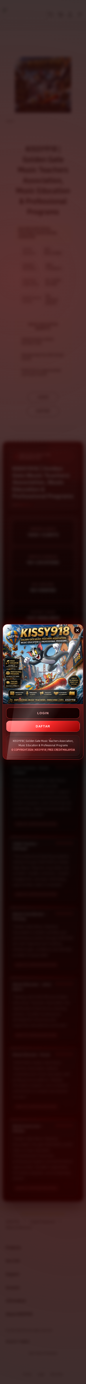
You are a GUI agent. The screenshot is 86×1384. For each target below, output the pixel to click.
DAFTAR (43, 726)
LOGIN (43, 713)
